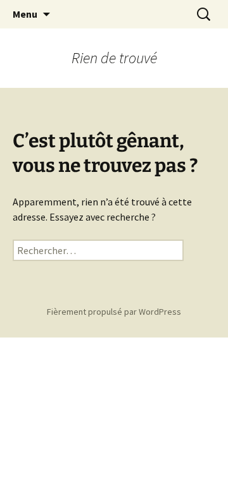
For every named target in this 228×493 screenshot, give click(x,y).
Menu (25, 14)
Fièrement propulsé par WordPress (114, 311)
